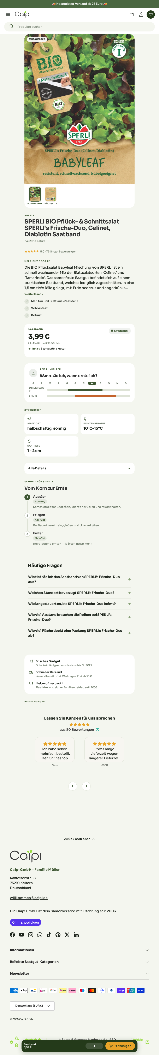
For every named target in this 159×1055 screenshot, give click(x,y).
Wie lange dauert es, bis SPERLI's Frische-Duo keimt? (72, 604)
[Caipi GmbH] (22, 14)
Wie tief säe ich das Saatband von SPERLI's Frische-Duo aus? (74, 579)
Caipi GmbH (27, 1019)
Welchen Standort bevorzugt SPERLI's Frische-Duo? (71, 593)
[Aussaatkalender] (132, 14)
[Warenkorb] (151, 14)
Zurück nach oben (77, 839)
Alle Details (37, 468)
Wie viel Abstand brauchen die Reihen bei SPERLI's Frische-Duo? (70, 617)
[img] (79, 724)
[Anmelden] (141, 14)
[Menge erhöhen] (100, 1046)
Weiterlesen (32, 294)
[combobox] (79, 26)
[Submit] (12, 26)
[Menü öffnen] (8, 14)
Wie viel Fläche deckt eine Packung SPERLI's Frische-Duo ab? (75, 633)
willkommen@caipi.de (29, 898)
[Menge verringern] (89, 1046)
